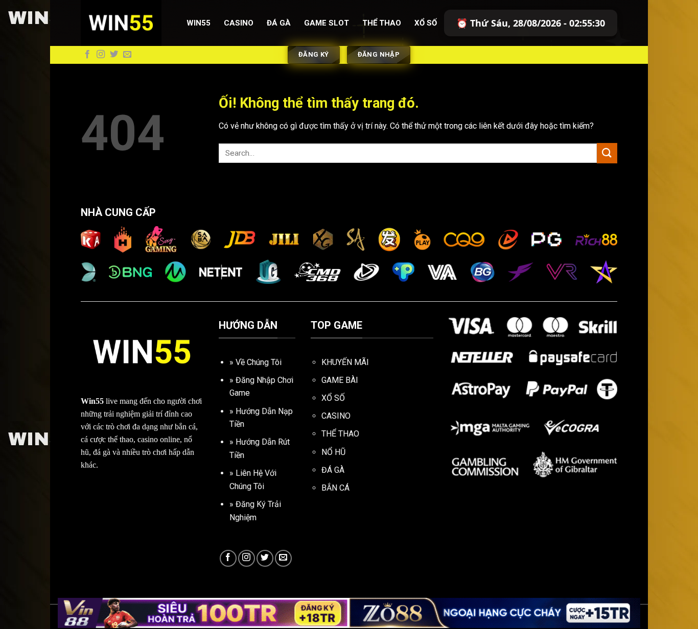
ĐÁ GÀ (332, 470)
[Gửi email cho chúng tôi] (127, 54)
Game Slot (326, 23)
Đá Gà (279, 23)
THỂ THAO (340, 434)
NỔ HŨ (333, 452)
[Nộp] (607, 153)
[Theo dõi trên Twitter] (114, 54)
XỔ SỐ (333, 398)
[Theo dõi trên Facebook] (87, 54)
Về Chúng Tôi (259, 362)
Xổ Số (425, 23)
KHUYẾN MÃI (345, 362)
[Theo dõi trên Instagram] (101, 54)
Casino (238, 23)
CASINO (336, 416)
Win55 (199, 23)
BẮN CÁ (335, 488)
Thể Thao (381, 23)
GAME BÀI (339, 380)
